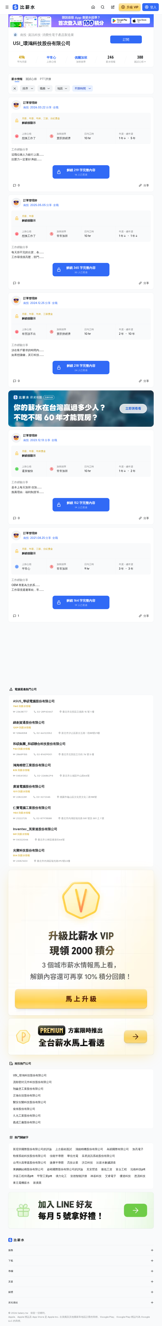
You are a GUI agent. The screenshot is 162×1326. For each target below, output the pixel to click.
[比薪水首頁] (16, 1240)
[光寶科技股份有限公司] (81, 855)
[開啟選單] (7, 7)
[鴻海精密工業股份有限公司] (81, 770)
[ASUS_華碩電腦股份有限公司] (81, 706)
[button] (152, 1250)
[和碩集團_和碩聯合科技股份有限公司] (81, 749)
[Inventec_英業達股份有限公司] (81, 834)
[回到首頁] (15, 34)
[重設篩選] (14, 88)
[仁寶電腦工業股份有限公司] (81, 813)
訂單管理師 (30, 102)
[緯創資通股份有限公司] (81, 727)
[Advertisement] (81, 653)
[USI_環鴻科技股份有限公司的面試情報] (140, 59)
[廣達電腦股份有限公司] (81, 791)
